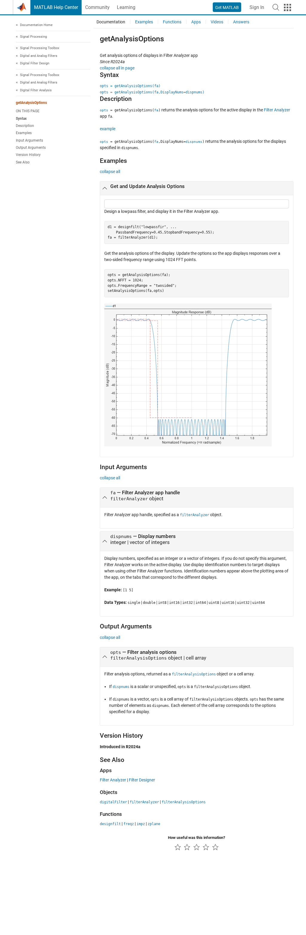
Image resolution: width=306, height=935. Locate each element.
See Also (23, 162)
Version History (28, 155)
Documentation (111, 22)
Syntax (21, 118)
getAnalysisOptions (31, 103)
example (107, 128)
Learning (126, 7)
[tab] (196, 188)
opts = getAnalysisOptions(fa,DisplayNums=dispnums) (152, 92)
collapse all (110, 171)
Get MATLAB (227, 7)
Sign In (257, 7)
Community (97, 7)
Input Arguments (29, 140)
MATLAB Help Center (56, 7)
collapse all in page (117, 68)
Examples (24, 133)
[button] (275, 7)
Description (25, 126)
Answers (241, 22)
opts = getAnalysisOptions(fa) (130, 86)
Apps (196, 22)
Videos (217, 22)
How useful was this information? (196, 837)
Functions (172, 22)
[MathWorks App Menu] (287, 7)
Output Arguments (31, 148)
